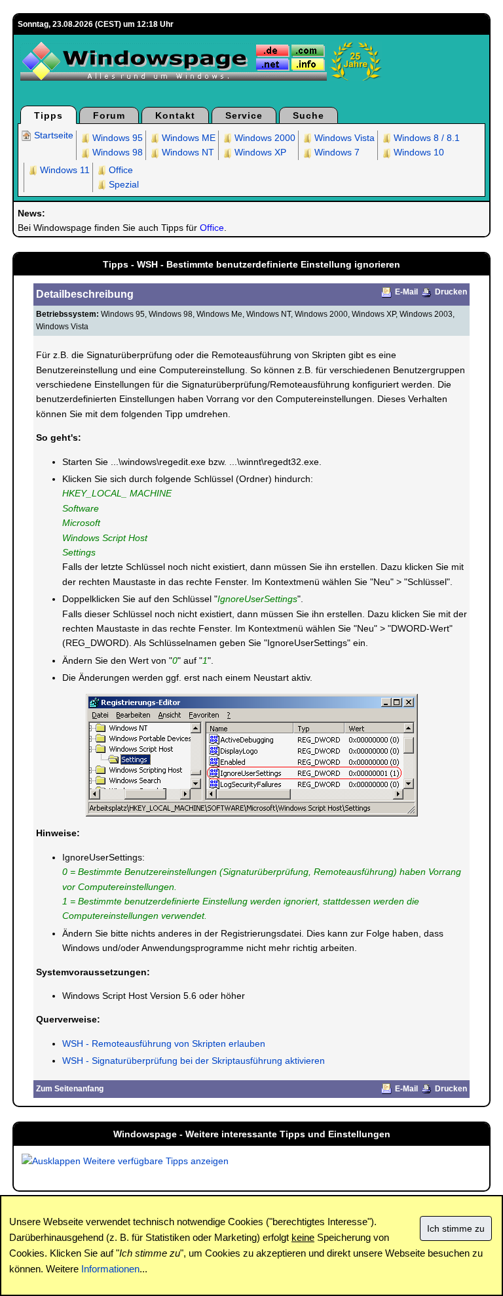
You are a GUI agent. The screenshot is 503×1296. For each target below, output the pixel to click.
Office (119, 170)
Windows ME (187, 137)
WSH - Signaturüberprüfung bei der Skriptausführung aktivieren (193, 1060)
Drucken (451, 291)
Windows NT (186, 152)
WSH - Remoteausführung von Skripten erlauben (163, 1043)
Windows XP (259, 152)
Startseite (52, 135)
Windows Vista (343, 137)
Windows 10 (417, 152)
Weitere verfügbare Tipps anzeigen (155, 1161)
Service (244, 115)
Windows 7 (336, 152)
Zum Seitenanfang (69, 1088)
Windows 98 (116, 152)
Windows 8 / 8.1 (425, 137)
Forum (109, 115)
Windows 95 (116, 137)
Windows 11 (63, 170)
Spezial (122, 184)
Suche (308, 115)
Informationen (110, 1268)
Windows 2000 (263, 137)
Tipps (48, 115)
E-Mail (406, 291)
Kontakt (175, 115)
